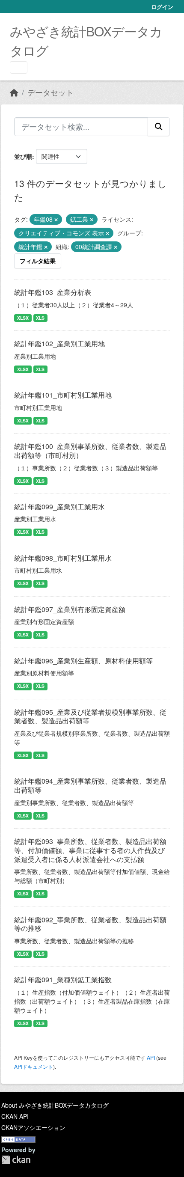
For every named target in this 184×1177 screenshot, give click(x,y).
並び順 (23, 156)
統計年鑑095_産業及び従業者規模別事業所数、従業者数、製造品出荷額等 (90, 716)
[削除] (56, 219)
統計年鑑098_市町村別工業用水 (63, 558)
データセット (50, 92)
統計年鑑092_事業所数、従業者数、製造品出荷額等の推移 (90, 924)
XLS (40, 318)
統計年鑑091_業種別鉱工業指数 (63, 979)
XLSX (23, 318)
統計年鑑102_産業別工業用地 (59, 343)
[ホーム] (14, 92)
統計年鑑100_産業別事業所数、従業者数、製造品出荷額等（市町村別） (90, 450)
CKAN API (15, 1116)
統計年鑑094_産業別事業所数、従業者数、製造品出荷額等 (90, 785)
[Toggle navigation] (18, 67)
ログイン (162, 7)
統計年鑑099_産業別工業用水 (59, 506)
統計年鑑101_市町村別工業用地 (63, 395)
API (151, 1057)
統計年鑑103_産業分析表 (52, 292)
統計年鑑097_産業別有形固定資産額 (69, 609)
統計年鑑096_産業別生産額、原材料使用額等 (83, 661)
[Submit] (159, 126)
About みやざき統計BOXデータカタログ (55, 1105)
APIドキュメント (33, 1066)
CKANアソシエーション (33, 1127)
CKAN (15, 1159)
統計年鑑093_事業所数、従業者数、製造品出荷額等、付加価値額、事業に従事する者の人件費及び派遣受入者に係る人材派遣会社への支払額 (90, 850)
